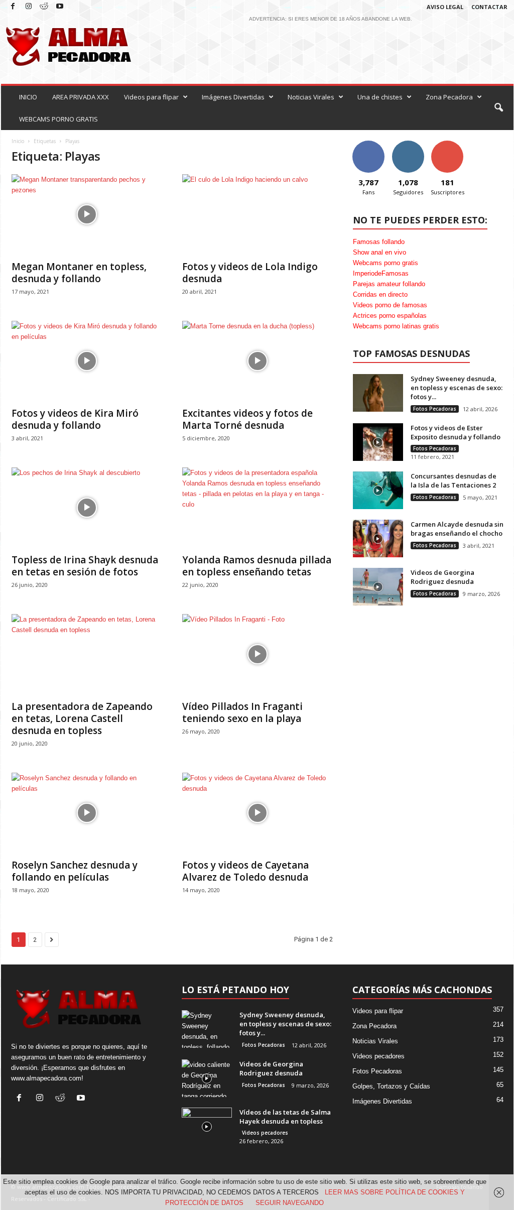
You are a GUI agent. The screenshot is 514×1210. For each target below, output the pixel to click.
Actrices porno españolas (390, 315)
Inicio (18, 141)
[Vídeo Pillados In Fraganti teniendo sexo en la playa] (257, 654)
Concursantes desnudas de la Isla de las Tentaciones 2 (453, 480)
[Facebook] (13, 7)
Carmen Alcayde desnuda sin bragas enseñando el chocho (457, 529)
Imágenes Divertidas (233, 96)
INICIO (28, 96)
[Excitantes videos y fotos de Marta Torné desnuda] (257, 361)
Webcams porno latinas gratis (396, 326)
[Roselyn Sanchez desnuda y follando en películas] (87, 813)
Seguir (408, 144)
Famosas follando (379, 242)
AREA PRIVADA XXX (80, 96)
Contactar (489, 7)
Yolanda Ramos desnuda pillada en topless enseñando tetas (256, 565)
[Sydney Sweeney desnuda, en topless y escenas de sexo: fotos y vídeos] (378, 393)
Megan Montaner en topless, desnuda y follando (79, 272)
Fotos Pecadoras (434, 408)
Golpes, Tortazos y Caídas (391, 1086)
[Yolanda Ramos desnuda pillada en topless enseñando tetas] (257, 507)
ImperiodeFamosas (381, 273)
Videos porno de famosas (390, 305)
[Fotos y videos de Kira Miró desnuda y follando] (87, 361)
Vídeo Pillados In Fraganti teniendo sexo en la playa (242, 712)
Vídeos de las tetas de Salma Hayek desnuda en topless (285, 1117)
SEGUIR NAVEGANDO (289, 1202)
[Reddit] (44, 7)
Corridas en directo (380, 294)
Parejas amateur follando (389, 284)
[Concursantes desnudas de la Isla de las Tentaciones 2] (378, 490)
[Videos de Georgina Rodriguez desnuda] (378, 587)
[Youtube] (60, 7)
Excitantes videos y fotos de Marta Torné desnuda (247, 419)
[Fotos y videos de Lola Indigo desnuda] (257, 214)
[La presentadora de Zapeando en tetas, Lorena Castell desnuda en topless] (87, 654)
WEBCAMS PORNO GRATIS (58, 119)
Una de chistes (380, 96)
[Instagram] (29, 7)
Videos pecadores (265, 1132)
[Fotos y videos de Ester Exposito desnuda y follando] (378, 442)
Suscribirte (447, 144)
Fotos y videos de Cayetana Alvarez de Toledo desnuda (245, 871)
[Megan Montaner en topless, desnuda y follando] (87, 214)
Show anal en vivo (379, 252)
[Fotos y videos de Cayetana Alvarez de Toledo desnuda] (257, 813)
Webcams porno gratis (385, 263)
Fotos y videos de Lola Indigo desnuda (250, 272)
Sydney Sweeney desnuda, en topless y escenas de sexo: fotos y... (456, 387)
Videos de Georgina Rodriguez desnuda (442, 577)
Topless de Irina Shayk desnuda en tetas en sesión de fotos (85, 565)
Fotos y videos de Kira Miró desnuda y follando (75, 419)
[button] (498, 108)
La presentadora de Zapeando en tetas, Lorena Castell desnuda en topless (82, 718)
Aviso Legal (445, 7)
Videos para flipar (151, 96)
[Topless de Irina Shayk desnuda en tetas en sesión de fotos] (87, 507)
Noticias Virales (311, 96)
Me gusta (368, 144)
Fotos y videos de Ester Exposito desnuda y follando (455, 432)
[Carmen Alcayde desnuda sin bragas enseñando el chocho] (378, 538)
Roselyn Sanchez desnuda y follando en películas (75, 871)
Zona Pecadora (449, 96)
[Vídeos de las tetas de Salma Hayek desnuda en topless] (207, 1126)
